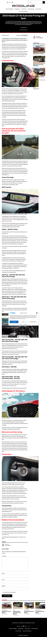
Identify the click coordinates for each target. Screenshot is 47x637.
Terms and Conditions (23, 11)
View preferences (33, 321)
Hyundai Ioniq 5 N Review (39, 612)
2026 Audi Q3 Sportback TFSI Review (38, 65)
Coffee (34, 83)
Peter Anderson (31, 9)
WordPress (26, 635)
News (34, 84)
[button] (36, 313)
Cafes (34, 81)
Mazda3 (10, 221)
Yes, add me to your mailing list (9, 592)
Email (3, 579)
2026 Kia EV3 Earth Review (38, 76)
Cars (34, 82)
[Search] (44, 2)
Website (3, 586)
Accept (14, 321)
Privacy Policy (26, 324)
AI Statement (17, 9)
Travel (34, 87)
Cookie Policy (21, 324)
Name (3, 573)
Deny (24, 321)
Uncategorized (24, 27)
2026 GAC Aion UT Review (38, 53)
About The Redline (9, 9)
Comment (4, 556)
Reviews (34, 85)
